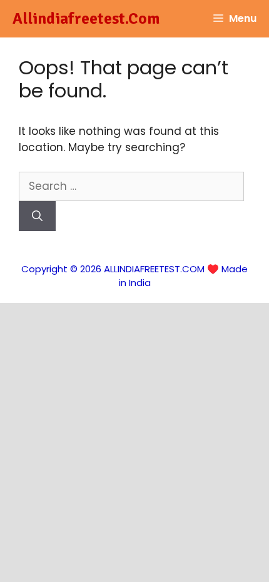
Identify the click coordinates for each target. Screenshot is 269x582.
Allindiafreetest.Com (86, 18)
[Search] (37, 216)
